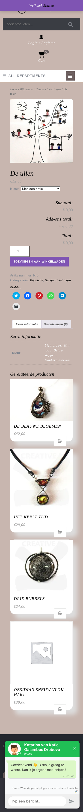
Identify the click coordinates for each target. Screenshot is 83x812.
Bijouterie (26, 89)
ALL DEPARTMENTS (27, 76)
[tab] (70, 76)
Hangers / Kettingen (48, 89)
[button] (41, 399)
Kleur (14, 189)
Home (13, 89)
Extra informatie (27, 324)
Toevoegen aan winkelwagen (39, 261)
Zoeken (71, 24)
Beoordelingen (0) (56, 324)
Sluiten (48, 5)
